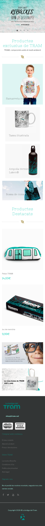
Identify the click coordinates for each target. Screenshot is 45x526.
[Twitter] (8, 495)
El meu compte (7, 440)
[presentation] (4, 282)
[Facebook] (3, 495)
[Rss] (18, 495)
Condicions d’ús (8, 464)
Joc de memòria (8, 329)
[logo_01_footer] (12, 405)
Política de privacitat (10, 468)
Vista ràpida (40, 267)
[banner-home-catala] (22, 353)
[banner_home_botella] (22, 161)
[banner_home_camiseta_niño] (22, 84)
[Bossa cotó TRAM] (22, 379)
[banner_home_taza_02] (22, 124)
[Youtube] (13, 495)
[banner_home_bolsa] (22, 190)
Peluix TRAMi (7, 274)
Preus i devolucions (9, 447)
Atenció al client (8, 444)
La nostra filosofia (9, 461)
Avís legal (5, 472)
